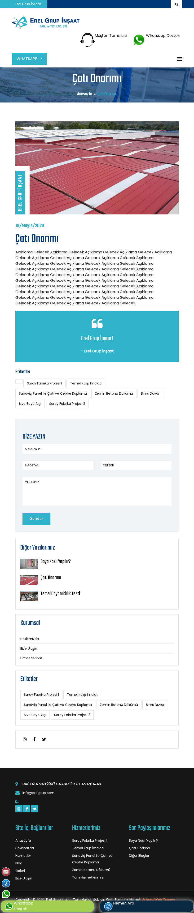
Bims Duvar (150, 393)
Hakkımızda (29, 638)
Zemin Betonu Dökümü (114, 393)
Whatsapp (27, 58)
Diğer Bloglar (139, 855)
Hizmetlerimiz (31, 658)
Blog (18, 863)
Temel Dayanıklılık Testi (60, 594)
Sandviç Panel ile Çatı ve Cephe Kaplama (53, 393)
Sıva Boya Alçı (30, 403)
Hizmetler (23, 855)
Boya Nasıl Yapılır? (55, 562)
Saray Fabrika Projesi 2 (67, 403)
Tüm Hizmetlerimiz (87, 877)
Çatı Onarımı (50, 578)
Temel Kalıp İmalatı (85, 383)
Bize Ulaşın (28, 648)
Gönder (36, 518)
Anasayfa (84, 94)
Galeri (20, 870)
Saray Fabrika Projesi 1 (44, 383)
